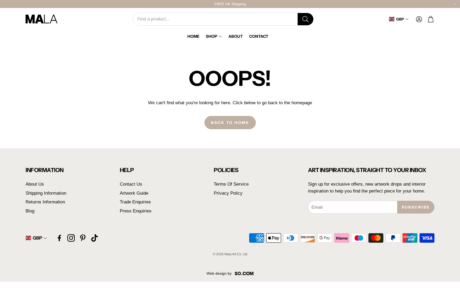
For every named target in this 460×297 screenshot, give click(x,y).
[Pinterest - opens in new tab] (83, 238)
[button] (223, 19)
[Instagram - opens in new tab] (71, 238)
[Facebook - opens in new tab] (59, 238)
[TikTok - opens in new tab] (94, 238)
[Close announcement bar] (455, 4)
